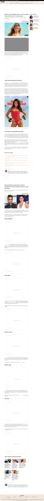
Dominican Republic (20, 141)
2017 (29, 3)
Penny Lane (21, 362)
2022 (21, 3)
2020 (24, 3)
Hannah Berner (21, 395)
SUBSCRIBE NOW (17, 0)
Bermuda (6, 137)
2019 (26, 3)
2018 (27, 3)
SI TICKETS (4, 0)
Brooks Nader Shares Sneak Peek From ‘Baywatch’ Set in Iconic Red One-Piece (16, 161)
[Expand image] (27, 23)
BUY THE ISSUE (37, 1)
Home (14, 3)
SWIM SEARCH (27, 1)
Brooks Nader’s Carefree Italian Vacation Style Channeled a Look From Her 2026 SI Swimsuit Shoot (16, 156)
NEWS (17, 1)
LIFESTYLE (22, 1)
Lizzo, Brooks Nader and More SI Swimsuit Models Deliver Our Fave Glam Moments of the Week (16, 163)
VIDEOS (10, 1)
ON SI (2, 0)
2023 (20, 3)
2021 (23, 3)
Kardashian (6, 244)
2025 (17, 3)
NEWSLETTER (32, 1)
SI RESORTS (7, 0)
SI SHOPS (10, 0)
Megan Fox (16, 142)
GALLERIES (14, 1)
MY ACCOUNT (13, 0)
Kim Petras (19, 142)
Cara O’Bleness (6, 192)
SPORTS (19, 1)
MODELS (7, 1)
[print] (8, 175)
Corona (5, 357)
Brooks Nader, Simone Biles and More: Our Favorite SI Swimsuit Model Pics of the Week (16, 158)
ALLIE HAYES (9, 170)
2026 (15, 3)
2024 (18, 3)
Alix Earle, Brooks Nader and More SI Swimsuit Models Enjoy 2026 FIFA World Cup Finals (17, 166)
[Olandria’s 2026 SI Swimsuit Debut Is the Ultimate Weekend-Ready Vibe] (34, 17)
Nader (5, 390)
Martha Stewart (24, 142)
